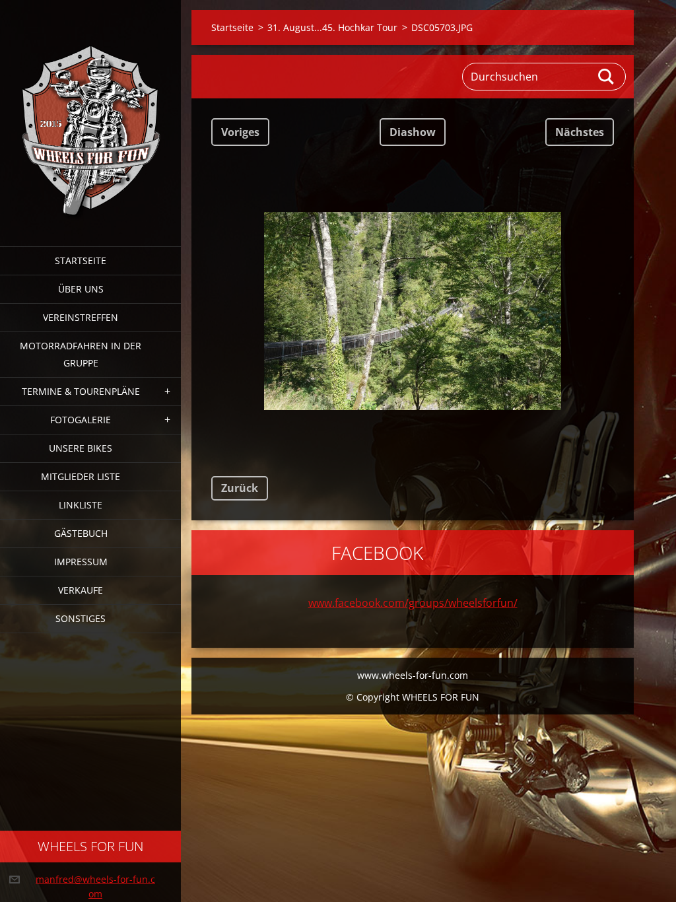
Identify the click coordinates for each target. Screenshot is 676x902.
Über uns (81, 289)
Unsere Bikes (80, 448)
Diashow (412, 132)
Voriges (240, 132)
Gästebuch (81, 533)
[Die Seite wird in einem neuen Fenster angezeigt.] (412, 311)
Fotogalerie (80, 419)
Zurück (239, 488)
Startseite (80, 260)
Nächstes (579, 132)
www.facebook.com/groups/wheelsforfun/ (413, 603)
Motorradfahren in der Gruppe (80, 354)
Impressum (81, 561)
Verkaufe (80, 590)
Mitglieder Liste (80, 476)
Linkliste (80, 505)
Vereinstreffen (80, 317)
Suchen (606, 77)
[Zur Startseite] (90, 115)
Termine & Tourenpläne (81, 391)
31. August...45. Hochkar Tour (332, 27)
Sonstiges (80, 618)
